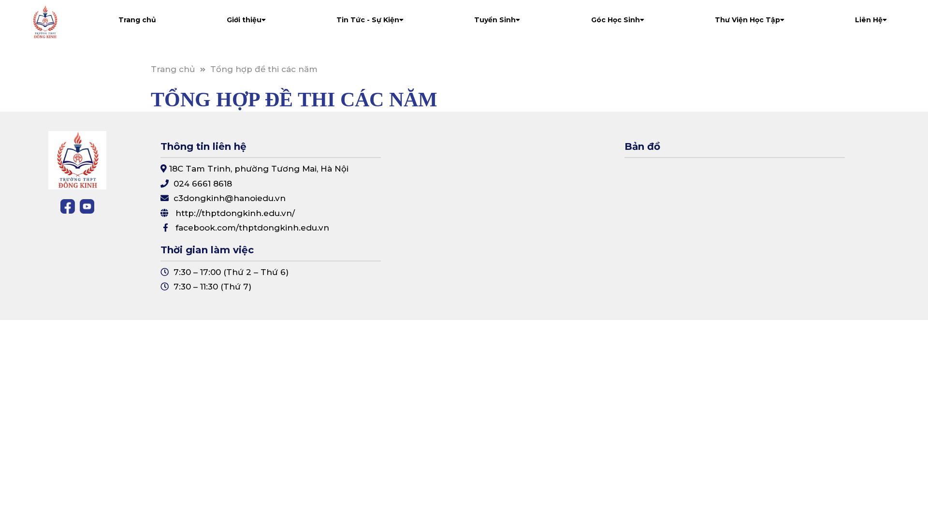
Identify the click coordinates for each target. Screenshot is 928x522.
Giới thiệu (244, 19)
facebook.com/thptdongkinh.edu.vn (252, 227)
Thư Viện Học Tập (747, 19)
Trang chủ (137, 19)
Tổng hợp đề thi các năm (264, 69)
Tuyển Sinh (495, 19)
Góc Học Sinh (615, 19)
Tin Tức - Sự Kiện (367, 19)
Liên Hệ (869, 19)
